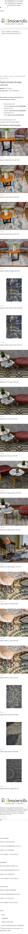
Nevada (13, 122)
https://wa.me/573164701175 (16, 115)
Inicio (1, 76)
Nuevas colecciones (7, 922)
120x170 (11, 76)
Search (2, 11)
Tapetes (6, 76)
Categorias (5, 918)
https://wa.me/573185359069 (17, 106)
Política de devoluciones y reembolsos (13, 925)
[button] (14, 8)
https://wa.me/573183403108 (17, 110)
